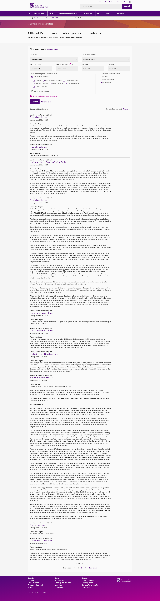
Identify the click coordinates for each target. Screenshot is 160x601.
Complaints (59, 587)
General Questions (72, 80)
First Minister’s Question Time (44, 354)
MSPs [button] (51, 14)
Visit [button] (99, 14)
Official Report (56, 18)
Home (30, 18)
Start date (85, 64)
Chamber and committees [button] (68, 14)
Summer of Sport (38, 525)
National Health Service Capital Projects (49, 162)
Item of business (108, 79)
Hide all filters (52, 49)
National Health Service (41, 378)
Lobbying (58, 585)
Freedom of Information (36, 585)
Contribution (107, 82)
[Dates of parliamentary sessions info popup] (71, 64)
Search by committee (89, 55)
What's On (103, 2)
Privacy (30, 587)
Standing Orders (87, 583)
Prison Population (38, 117)
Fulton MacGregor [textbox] (36, 59)
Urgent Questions (41, 86)
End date (111, 64)
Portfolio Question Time (41, 313)
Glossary (85, 578)
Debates (38, 80)
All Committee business (42, 91)
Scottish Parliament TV (90, 585)
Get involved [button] (87, 14)
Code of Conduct (88, 580)
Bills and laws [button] (39, 14)
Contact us (120, 14)
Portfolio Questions (42, 83)
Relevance (126, 109)
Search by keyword (36, 64)
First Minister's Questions (53, 80)
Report (105, 76)
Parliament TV (114, 2)
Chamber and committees (42, 18)
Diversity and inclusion (63, 583)
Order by (109, 109)
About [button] (108, 14)
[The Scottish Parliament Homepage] (29, 13)
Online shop (86, 587)
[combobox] (54, 59)
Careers (57, 578)
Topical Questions (73, 83)
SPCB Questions (57, 83)
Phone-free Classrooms (41, 540)
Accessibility (59, 580)
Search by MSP (35, 55)
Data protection (33, 583)
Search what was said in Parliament (74, 18)
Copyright (31, 578)
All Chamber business (41, 76)
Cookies (31, 580)
